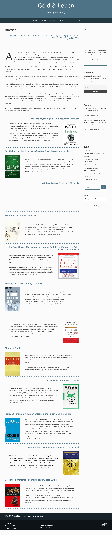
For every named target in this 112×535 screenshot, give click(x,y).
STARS (62, 20)
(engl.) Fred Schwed (52, 447)
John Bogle (37, 151)
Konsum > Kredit (45, 523)
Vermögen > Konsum (10, 528)
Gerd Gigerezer (38, 413)
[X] (85, 29)
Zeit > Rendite (8, 523)
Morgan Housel (54, 118)
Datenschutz (104, 525)
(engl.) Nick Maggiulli (60, 183)
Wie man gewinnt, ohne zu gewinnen (94, 165)
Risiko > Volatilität (10, 526)
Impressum (104, 524)
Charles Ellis (24, 283)
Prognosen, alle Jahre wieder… (92, 179)
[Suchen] (103, 187)
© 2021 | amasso (8, 533)
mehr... (86, 134)
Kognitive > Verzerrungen (47, 525)
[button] (36, 20)
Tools (70, 20)
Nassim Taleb (63, 380)
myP (79, 20)
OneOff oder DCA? (89, 150)
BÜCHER (53, 20)
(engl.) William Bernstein (44, 248)
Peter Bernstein (21, 215)
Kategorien (87, 195)
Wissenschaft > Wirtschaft (47, 528)
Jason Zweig (13, 348)
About (105, 523)
